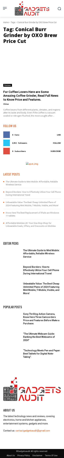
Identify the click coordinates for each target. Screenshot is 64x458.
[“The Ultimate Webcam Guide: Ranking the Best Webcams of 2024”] (12, 338)
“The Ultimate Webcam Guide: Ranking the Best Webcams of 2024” (39, 336)
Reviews (7, 85)
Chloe (6, 104)
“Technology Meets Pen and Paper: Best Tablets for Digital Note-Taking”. (42, 353)
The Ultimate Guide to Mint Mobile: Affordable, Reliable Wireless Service (41, 253)
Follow (57, 143)
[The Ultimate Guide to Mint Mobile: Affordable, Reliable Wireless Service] (12, 255)
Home (6, 22)
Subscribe (56, 151)
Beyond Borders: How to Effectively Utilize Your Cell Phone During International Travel (41, 270)
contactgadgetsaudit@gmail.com (32, 430)
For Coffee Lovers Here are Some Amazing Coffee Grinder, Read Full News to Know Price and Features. (30, 95)
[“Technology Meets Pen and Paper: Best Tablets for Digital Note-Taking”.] (12, 355)
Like (59, 135)
